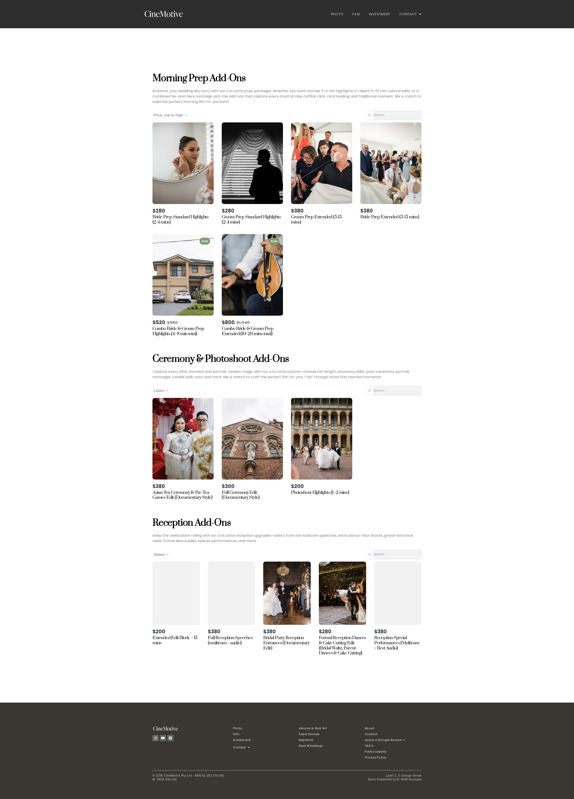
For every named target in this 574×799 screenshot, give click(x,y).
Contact (408, 14)
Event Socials (309, 734)
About (369, 728)
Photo (337, 14)
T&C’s (369, 746)
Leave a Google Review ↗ (385, 740)
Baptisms (306, 740)
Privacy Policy (375, 757)
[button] (170, 115)
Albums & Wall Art (313, 728)
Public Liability (376, 751)
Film (356, 14)
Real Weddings (311, 746)
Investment (379, 14)
